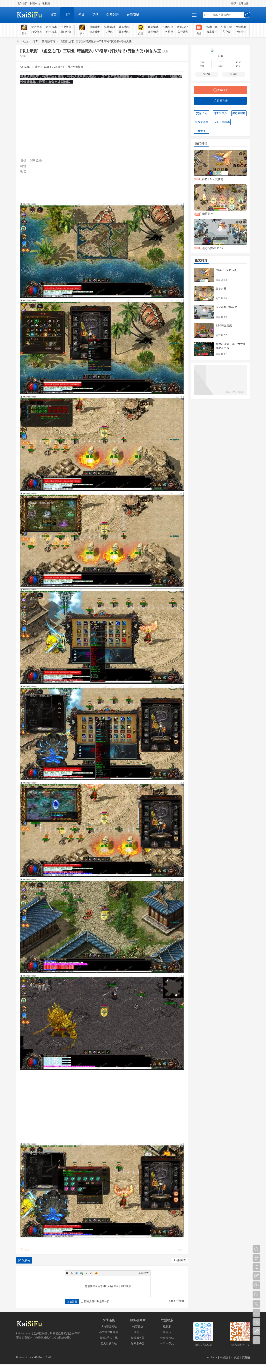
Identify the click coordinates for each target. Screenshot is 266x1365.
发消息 (233, 74)
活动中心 (241, 31)
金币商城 (133, 14)
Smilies (96, 1273)
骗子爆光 (182, 31)
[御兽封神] (204, 293)
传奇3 (201, 130)
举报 (180, 1249)
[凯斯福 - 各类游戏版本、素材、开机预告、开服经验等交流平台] (31, 15)
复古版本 (36, 26)
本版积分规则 (176, 1300)
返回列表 (181, 1260)
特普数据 (137, 1326)
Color (72, 1273)
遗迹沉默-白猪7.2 (226, 307)
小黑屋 (235, 1357)
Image (77, 1273)
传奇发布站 (167, 1337)
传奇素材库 (239, 113)
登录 (233, 3)
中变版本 (66, 26)
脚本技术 (211, 31)
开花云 (138, 1332)
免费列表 (112, 14)
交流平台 (201, 113)
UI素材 (110, 31)
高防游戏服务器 (108, 1332)
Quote (86, 1273)
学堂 (81, 14)
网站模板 (241, 26)
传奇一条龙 (167, 1343)
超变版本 (36, 31)
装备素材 (124, 26)
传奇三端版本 (221, 121)
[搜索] (247, 15)
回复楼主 (222, 90)
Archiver (212, 1357)
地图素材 (95, 26)
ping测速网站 (109, 1326)
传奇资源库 (201, 121)
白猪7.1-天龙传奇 (226, 270)
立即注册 (244, 3)
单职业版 (66, 31)
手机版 (224, 1357)
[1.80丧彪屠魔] (204, 330)
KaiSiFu (37, 1357)
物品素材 (95, 31)
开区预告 (153, 31)
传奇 (35, 41)
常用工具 (211, 26)
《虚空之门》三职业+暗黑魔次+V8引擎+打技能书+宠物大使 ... (97, 41)
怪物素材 (109, 26)
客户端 (226, 31)
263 (202, 62)
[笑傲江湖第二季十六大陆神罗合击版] (204, 349)
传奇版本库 (48, 41)
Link (82, 1273)
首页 (53, 14)
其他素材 (124, 31)
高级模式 (143, 1273)
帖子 (206, 15)
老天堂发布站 (108, 1343)
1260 (238, 62)
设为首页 (22, 3)
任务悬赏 (167, 31)
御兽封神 (221, 288)
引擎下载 (226, 26)
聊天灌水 (153, 26)
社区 (67, 14)
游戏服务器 (138, 1343)
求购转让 (182, 26)
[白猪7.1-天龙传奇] (204, 275)
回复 (27, 1249)
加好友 (206, 74)
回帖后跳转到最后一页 (96, 1301)
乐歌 (220, 55)
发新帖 (26, 1260)
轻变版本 (51, 26)
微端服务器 (138, 1337)
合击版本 (51, 31)
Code (91, 1273)
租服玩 (167, 1332)
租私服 (46, 3)
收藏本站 (35, 3)
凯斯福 (246, 1357)
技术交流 (167, 26)
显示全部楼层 (75, 66)
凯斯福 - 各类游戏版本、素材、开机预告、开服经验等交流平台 (17, 41)
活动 (95, 14)
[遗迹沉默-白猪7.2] (204, 312)
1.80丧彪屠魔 (224, 325)
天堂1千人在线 (109, 1337)
